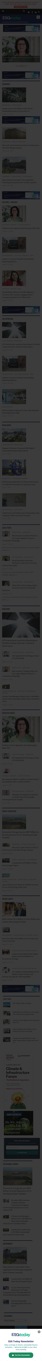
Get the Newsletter (22, 1355)
